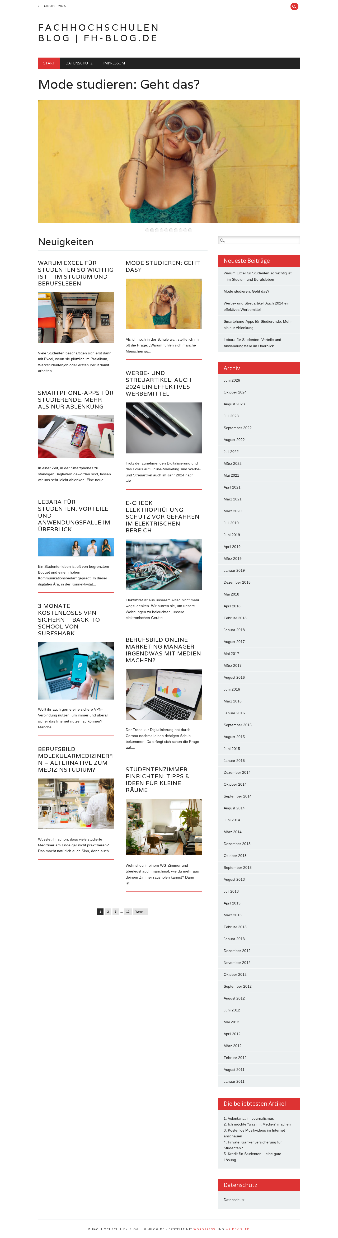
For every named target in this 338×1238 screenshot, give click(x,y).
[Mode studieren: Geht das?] (164, 328)
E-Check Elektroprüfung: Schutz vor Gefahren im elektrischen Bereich (163, 516)
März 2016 (233, 701)
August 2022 (234, 440)
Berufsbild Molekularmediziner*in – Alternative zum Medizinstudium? (76, 759)
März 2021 (233, 499)
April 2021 (232, 487)
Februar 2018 (235, 618)
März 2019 (233, 558)
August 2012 (234, 998)
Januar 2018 (234, 630)
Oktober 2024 (235, 392)
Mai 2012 (231, 1022)
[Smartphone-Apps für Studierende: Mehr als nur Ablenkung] (76, 457)
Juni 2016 (232, 689)
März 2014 (233, 832)
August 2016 (234, 677)
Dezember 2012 (237, 951)
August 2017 (234, 642)
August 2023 (234, 404)
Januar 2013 (234, 939)
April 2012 (232, 1034)
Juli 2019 (231, 523)
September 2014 (238, 796)
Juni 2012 (232, 1010)
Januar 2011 (234, 1081)
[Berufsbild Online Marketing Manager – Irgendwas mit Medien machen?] (164, 718)
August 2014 (234, 808)
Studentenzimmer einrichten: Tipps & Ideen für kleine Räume (158, 780)
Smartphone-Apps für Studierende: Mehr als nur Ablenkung (76, 399)
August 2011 (234, 1069)
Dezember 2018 (237, 582)
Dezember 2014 (237, 772)
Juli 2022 (231, 451)
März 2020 (233, 511)
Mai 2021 (231, 475)
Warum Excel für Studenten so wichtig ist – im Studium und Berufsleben (76, 273)
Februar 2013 (235, 927)
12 (127, 911)
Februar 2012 (235, 1058)
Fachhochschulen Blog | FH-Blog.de (99, 32)
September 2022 (238, 428)
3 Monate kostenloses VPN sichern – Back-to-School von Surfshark (70, 619)
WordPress (204, 1229)
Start (49, 62)
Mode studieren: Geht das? (119, 84)
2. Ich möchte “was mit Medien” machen (257, 1124)
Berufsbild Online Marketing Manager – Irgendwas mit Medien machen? (163, 650)
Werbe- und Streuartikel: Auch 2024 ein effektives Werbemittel (159, 383)
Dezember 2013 (237, 844)
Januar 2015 (234, 760)
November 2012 (237, 962)
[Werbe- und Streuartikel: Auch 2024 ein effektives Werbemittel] (164, 452)
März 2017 (233, 665)
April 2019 (232, 547)
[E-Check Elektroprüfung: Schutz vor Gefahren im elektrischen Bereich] (164, 589)
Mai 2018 (231, 594)
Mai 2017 (231, 653)
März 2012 (233, 1046)
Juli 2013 (231, 891)
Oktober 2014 (235, 784)
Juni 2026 (232, 380)
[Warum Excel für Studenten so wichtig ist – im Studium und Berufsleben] (76, 342)
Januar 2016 (234, 713)
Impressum (114, 62)
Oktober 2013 (235, 856)
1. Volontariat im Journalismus (249, 1118)
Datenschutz (79, 62)
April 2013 (232, 903)
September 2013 (238, 867)
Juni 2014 (232, 820)
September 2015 (238, 725)
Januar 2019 (234, 570)
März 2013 (233, 915)
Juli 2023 (231, 416)
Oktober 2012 (235, 974)
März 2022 (233, 463)
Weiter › (140, 911)
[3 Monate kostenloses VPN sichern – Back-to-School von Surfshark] (76, 698)
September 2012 (238, 986)
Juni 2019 (232, 535)
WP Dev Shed (238, 1229)
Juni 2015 (232, 749)
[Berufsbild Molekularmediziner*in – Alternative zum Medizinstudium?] (76, 828)
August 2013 (234, 879)
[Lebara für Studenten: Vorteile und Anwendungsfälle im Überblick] (76, 555)
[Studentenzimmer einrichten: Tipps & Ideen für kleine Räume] (164, 854)
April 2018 (232, 606)
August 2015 (234, 737)
